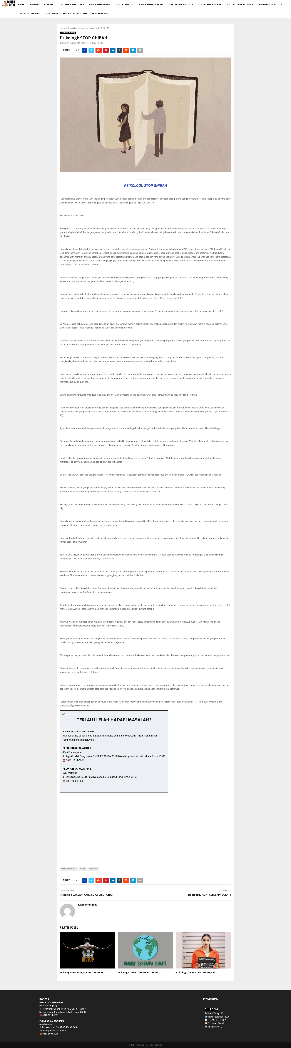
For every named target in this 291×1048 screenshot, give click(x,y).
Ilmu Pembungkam (99, 4)
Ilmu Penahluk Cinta (181, 4)
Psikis (82, 869)
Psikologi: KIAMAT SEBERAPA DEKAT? (209, 895)
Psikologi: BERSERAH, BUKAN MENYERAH (82, 973)
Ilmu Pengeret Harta (151, 4)
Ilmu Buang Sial (125, 4)
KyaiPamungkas (69, 43)
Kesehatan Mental (69, 869)
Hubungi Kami (100, 13)
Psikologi (93, 869)
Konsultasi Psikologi (68, 33)
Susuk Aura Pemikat (209, 4)
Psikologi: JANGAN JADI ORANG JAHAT (196, 973)
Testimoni (52, 13)
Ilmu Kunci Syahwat (29, 13)
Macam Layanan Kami (75, 13)
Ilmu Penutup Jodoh (41, 4)
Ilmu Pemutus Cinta (270, 4)
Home (21, 4)
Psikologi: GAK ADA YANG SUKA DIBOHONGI (86, 895)
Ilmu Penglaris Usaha (71, 4)
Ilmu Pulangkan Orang (240, 4)
